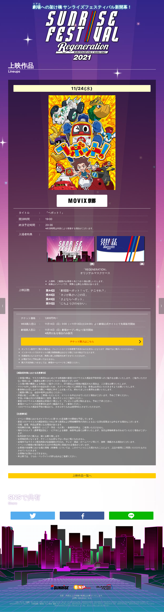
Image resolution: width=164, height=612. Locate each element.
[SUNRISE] (60, 590)
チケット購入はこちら (82, 341)
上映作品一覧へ (82, 475)
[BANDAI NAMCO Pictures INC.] (82, 590)
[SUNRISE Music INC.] (104, 590)
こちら (89, 598)
